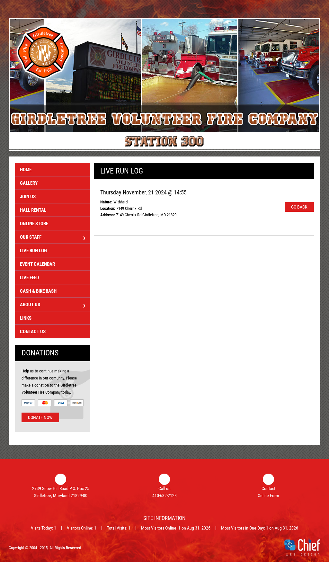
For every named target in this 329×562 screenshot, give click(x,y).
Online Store (34, 224)
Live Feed (29, 278)
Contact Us (33, 332)
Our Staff (30, 237)
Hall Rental (33, 210)
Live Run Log (33, 251)
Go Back (299, 207)
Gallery (29, 183)
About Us (30, 305)
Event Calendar (37, 264)
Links (25, 318)
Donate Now (40, 417)
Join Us (28, 197)
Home (25, 170)
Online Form (268, 495)
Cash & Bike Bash (38, 291)
